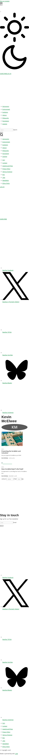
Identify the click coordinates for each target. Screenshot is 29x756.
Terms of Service (7, 172)
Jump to (3, 479)
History (4, 115)
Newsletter (5, 180)
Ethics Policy (6, 183)
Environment (6, 109)
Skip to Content (4, 1)
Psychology (5, 121)
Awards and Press (7, 166)
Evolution (5, 112)
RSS (3, 175)
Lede (16, 754)
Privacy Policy (6, 169)
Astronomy (5, 106)
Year (15, 479)
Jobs (3, 177)
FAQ (3, 160)
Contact (4, 163)
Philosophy (5, 118)
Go (22, 479)
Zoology (4, 124)
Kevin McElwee (4, 458)
